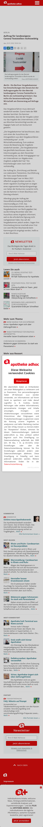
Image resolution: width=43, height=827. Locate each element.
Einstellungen (33, 467)
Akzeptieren (21, 381)
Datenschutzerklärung (13, 464)
